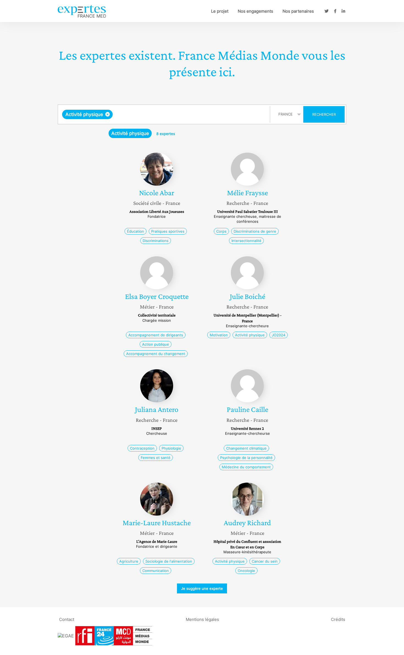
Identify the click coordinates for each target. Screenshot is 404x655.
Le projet (219, 11)
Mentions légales (202, 619)
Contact (66, 619)
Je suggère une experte (202, 588)
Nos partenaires (298, 11)
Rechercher (324, 114)
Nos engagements (255, 11)
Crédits (338, 619)
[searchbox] (169, 114)
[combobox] (164, 114)
